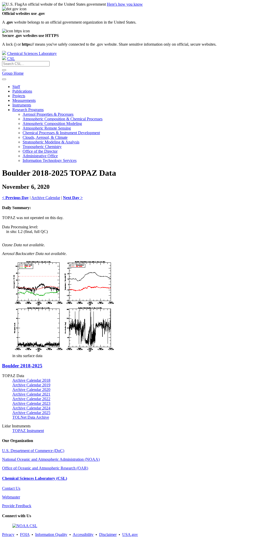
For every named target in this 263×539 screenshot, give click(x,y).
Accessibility (83, 534)
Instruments (21, 105)
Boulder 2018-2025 (22, 365)
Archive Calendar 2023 (31, 403)
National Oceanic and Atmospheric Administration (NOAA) (51, 459)
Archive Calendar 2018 (31, 380)
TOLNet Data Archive (30, 417)
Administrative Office (40, 156)
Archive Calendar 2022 (31, 399)
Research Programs (28, 109)
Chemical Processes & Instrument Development (61, 133)
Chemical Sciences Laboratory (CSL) (34, 478)
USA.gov (130, 534)
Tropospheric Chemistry (42, 146)
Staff (16, 86)
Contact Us (11, 488)
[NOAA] (4, 53)
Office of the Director (40, 151)
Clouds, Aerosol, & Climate (45, 137)
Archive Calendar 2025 (31, 412)
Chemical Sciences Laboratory (32, 53)
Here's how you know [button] (125, 4)
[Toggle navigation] (4, 79)
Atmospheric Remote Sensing (47, 128)
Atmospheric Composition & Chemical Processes (62, 119)
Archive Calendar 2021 (31, 394)
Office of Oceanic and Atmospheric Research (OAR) (45, 468)
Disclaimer (108, 534)
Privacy (8, 534)
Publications (22, 91)
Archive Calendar (45, 197)
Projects (18, 96)
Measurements (24, 100)
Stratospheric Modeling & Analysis (51, 142)
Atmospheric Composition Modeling (52, 123)
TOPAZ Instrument (28, 430)
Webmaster (11, 497)
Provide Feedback (16, 506)
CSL (11, 58)
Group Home (13, 73)
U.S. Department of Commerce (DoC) (33, 450)
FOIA (25, 534)
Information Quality (51, 534)
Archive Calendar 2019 (31, 385)
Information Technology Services (50, 160)
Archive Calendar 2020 (31, 389)
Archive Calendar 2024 (31, 408)
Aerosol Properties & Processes (48, 114)
